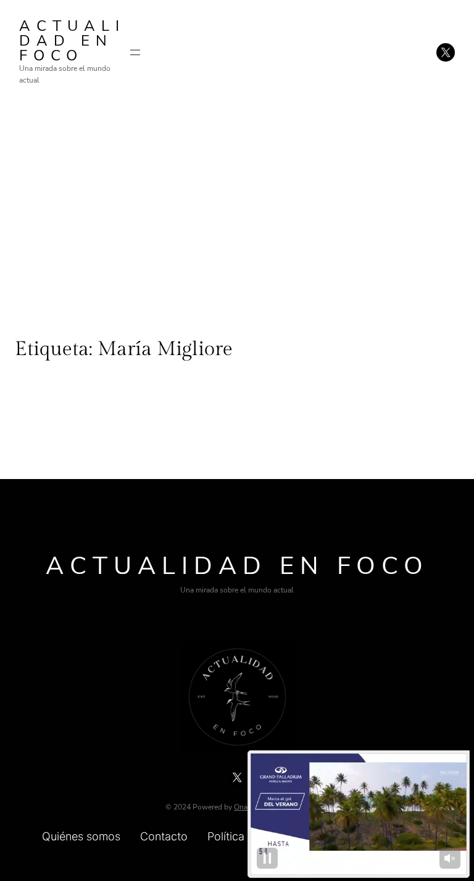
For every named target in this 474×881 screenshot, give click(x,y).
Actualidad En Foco (72, 40)
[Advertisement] (237, 206)
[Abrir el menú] (135, 52)
